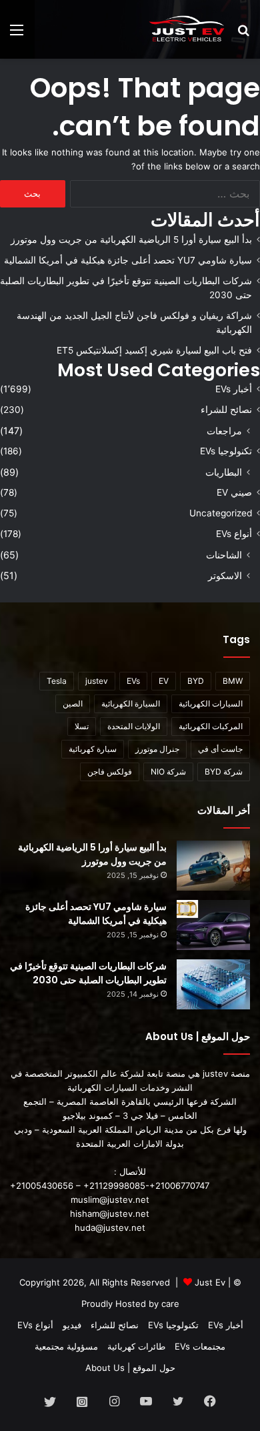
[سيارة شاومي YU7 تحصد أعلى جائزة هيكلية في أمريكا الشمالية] (213, 925)
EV (164, 681)
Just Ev (210, 1282)
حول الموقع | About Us (130, 1367)
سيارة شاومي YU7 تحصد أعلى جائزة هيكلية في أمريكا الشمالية (128, 260)
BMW (233, 681)
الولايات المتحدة (133, 726)
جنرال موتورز (157, 749)
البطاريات (223, 472)
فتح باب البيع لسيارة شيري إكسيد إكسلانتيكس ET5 (154, 350)
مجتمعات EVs (200, 1346)
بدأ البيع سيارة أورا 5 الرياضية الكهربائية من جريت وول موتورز (131, 239)
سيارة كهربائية (93, 749)
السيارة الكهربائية (130, 703)
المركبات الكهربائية (211, 726)
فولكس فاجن (109, 772)
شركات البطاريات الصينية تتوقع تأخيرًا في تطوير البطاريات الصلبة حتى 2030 (88, 973)
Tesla (57, 681)
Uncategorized (220, 513)
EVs (133, 681)
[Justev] (187, 29)
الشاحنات (224, 554)
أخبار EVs (233, 389)
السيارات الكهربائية (211, 703)
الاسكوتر (225, 575)
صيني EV (234, 492)
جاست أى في (220, 749)
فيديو (72, 1325)
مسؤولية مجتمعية (66, 1346)
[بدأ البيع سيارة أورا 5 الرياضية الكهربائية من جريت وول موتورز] (213, 866)
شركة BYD (224, 772)
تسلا (82, 726)
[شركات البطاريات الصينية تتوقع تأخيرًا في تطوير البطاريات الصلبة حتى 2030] (213, 984)
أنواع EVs (234, 533)
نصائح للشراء (226, 409)
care (170, 1303)
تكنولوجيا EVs (226, 451)
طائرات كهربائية (136, 1346)
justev (96, 681)
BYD (195, 681)
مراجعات (224, 430)
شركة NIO (168, 772)
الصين (73, 703)
